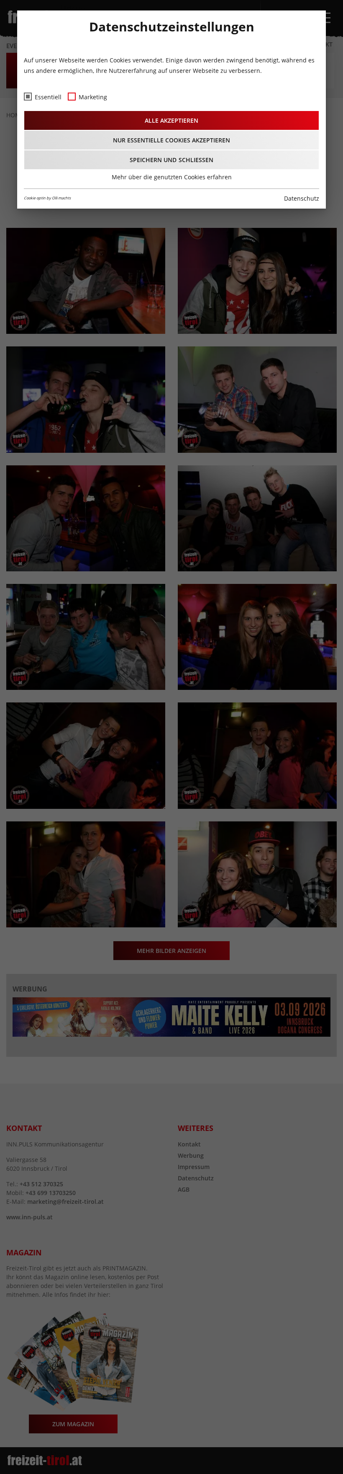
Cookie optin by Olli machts (47, 198)
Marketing (93, 97)
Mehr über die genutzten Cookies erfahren (172, 177)
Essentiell (48, 97)
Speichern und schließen (171, 160)
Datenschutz (301, 198)
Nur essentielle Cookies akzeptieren (171, 140)
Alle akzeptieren (171, 120)
